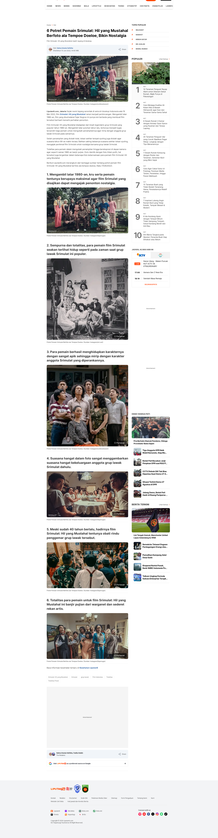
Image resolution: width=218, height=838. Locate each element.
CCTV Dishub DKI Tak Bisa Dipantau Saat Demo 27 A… (155, 472)
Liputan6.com (68, 821)
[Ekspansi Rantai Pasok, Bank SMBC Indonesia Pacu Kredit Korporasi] (137, 567)
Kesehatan (109, 6)
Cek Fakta (144, 6)
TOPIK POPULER (139, 25)
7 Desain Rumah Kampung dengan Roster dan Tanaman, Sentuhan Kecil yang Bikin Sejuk (154, 156)
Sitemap (114, 798)
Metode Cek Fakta (57, 801)
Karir (152, 798)
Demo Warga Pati (141, 414)
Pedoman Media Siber (99, 798)
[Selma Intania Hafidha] (50, 49)
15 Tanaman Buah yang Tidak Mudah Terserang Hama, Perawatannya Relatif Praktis (155, 188)
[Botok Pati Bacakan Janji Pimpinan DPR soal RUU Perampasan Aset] (137, 462)
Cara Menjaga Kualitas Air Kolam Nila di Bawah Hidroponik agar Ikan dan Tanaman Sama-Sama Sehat (155, 108)
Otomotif (132, 6)
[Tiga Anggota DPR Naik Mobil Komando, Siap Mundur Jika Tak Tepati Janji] (137, 451)
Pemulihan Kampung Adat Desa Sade (155, 556)
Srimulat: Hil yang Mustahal (72, 114)
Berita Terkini (140, 504)
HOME (49, 6)
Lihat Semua (163, 59)
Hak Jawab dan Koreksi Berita (78, 801)
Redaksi (62, 798)
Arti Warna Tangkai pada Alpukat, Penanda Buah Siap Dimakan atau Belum (155, 237)
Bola (86, 6)
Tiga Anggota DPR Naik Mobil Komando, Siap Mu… (155, 451)
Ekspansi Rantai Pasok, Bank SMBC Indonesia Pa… (155, 566)
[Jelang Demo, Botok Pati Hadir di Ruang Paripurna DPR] (137, 494)
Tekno (121, 6)
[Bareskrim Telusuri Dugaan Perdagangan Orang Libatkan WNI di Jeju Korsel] (137, 546)
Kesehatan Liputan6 (89, 668)
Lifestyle (96, 6)
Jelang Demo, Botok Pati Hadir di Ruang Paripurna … (155, 493)
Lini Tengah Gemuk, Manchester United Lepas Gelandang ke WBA (151, 536)
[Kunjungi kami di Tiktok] (165, 814)
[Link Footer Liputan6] (62, 788)
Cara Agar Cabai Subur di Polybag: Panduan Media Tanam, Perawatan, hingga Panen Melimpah (154, 172)
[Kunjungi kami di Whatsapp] (161, 814)
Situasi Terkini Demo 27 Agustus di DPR (153, 483)
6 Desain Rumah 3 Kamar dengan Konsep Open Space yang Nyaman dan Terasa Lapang (155, 124)
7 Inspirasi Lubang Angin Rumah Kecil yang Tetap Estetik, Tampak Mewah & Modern (154, 204)
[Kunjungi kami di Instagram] (157, 814)
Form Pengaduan (127, 798)
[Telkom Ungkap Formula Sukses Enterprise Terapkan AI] (137, 577)
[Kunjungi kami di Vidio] (139, 814)
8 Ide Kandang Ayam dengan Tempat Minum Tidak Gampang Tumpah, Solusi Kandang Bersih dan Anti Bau (154, 221)
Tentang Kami (142, 798)
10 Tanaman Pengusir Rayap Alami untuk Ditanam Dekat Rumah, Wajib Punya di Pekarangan (155, 92)
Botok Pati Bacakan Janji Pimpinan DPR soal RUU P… (155, 462)
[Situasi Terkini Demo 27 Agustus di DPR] (137, 483)
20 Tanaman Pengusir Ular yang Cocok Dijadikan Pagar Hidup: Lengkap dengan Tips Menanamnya (155, 140)
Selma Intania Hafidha (65, 48)
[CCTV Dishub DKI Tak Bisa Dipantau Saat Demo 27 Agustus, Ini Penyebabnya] (137, 473)
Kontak (53, 798)
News (58, 6)
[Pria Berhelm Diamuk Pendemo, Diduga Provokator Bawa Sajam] (151, 427)
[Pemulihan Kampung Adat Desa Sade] (137, 556)
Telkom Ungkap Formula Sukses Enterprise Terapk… (155, 577)
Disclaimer (73, 798)
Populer (137, 59)
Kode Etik (84, 798)
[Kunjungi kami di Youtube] (144, 814)
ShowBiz (77, 6)
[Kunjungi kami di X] (152, 814)
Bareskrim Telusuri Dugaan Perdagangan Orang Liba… (155, 545)
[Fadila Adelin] (53, 754)
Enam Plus (157, 6)
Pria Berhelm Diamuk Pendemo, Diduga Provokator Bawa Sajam (150, 442)
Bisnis (66, 6)
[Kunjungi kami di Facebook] (148, 814)
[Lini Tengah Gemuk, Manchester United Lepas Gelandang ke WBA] (151, 520)
